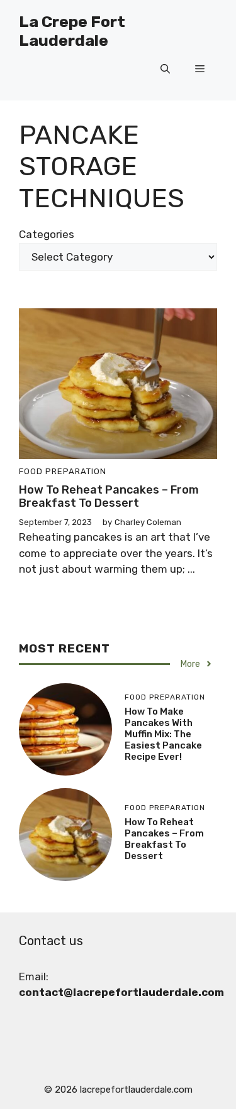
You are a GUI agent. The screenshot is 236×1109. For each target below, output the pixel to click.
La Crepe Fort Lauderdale (72, 31)
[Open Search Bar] (165, 69)
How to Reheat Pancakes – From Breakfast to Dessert (109, 497)
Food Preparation (62, 471)
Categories (46, 234)
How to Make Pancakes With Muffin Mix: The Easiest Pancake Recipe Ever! (163, 734)
